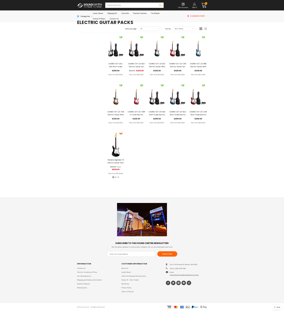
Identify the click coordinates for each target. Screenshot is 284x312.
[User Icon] (194, 4)
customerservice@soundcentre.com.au (184, 275)
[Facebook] (168, 283)
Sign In (194, 7)
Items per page (130, 29)
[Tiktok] (189, 283)
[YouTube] (183, 283)
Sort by (168, 29)
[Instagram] (178, 283)
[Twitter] (173, 283)
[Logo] (89, 5)
